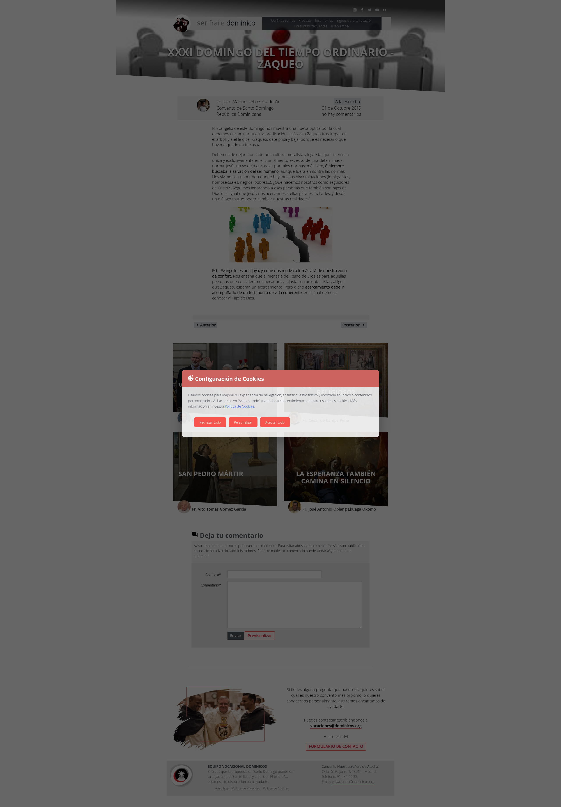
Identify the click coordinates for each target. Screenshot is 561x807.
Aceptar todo (275, 422)
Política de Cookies (239, 406)
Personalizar (243, 422)
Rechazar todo (210, 422)
